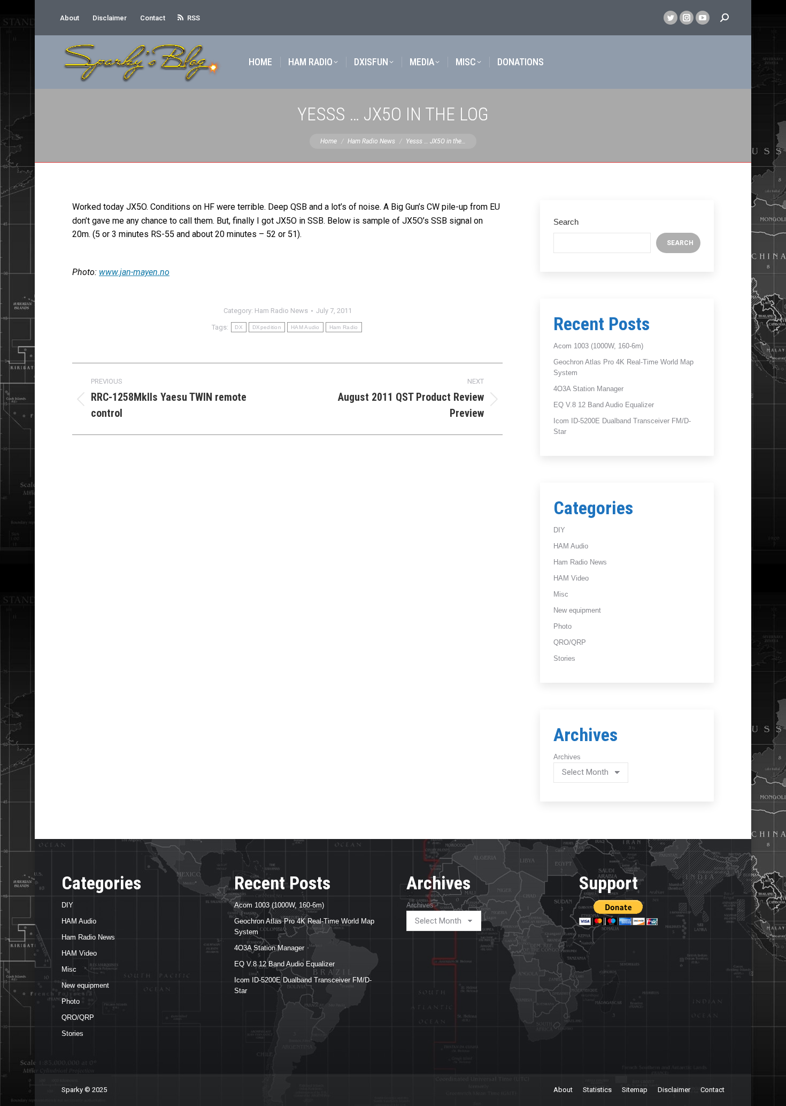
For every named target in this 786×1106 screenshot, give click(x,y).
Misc (560, 594)
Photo (562, 626)
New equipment (577, 610)
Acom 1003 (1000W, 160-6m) (598, 346)
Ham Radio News (281, 311)
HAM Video (571, 578)
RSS (193, 18)
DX (239, 327)
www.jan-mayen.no (134, 272)
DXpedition (266, 327)
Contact (152, 18)
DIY (559, 530)
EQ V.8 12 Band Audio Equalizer (603, 405)
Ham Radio (343, 327)
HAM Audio (305, 327)
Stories (564, 658)
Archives (567, 757)
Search (566, 221)
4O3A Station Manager (588, 389)
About (69, 18)
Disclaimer (110, 18)
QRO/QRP (569, 642)
